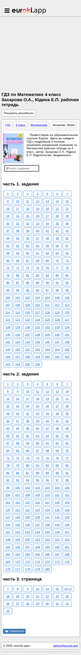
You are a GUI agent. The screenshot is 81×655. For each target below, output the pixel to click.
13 (47, 201)
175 (67, 561)
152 (37, 349)
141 (67, 334)
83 (47, 275)
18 (27, 208)
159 (37, 356)
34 (47, 223)
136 (17, 334)
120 (67, 312)
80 (17, 275)
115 (17, 312)
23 (8, 216)
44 (8, 238)
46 (27, 238)
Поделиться (17, 631)
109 (27, 305)
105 (57, 297)
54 (37, 245)
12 (37, 201)
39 (27, 230)
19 (37, 208)
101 (17, 297)
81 (27, 275)
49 (57, 238)
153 (47, 349)
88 (27, 282)
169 (7, 561)
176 (7, 569)
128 (7, 327)
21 (57, 208)
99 (67, 290)
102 (27, 297)
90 (47, 282)
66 (17, 260)
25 (27, 216)
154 (57, 349)
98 (57, 290)
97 (47, 290)
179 (37, 569)
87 (17, 282)
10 (17, 201)
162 (67, 356)
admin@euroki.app (65, 645)
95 (27, 290)
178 (27, 569)
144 (27, 342)
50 (67, 238)
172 (37, 561)
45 (17, 238)
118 (47, 312)
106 (67, 297)
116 (27, 312)
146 (47, 342)
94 (17, 290)
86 (8, 282)
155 (67, 349)
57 (67, 245)
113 (67, 305)
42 (57, 230)
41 (47, 230)
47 (37, 238)
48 (47, 238)
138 (37, 334)
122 (17, 319)
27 (47, 216)
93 (8, 290)
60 (27, 253)
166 (37, 364)
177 (17, 569)
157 (17, 356)
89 (37, 282)
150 (17, 349)
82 (37, 275)
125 (47, 319)
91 (57, 282)
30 (8, 223)
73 (17, 268)
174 (57, 561)
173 (47, 561)
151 (27, 349)
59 (17, 253)
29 (67, 216)
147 (57, 342)
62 (47, 253)
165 (27, 364)
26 (37, 216)
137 (27, 334)
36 (67, 223)
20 (47, 208)
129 (17, 327)
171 (27, 561)
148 (67, 342)
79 (8, 275)
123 (27, 319)
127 (67, 319)
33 (37, 223)
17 (17, 208)
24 (17, 216)
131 (37, 327)
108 (17, 305)
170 (17, 561)
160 (47, 356)
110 (37, 305)
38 (17, 230)
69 (47, 260)
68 (37, 260)
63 (57, 253)
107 (7, 305)
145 (37, 342)
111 (47, 305)
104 (47, 297)
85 (67, 275)
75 (37, 268)
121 (7, 319)
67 (27, 260)
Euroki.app (29, 11)
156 (7, 356)
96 (37, 290)
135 (7, 334)
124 (37, 319)
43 (67, 230)
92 (67, 282)
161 (57, 356)
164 (17, 364)
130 (27, 327)
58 (8, 253)
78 (67, 268)
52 (17, 245)
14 (57, 201)
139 (47, 334)
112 (57, 305)
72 (8, 268)
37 (8, 230)
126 (57, 319)
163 (7, 364)
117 (37, 312)
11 (27, 201)
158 (27, 356)
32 (27, 223)
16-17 (68, 588)
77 (57, 268)
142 (7, 342)
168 (67, 554)
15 (67, 201)
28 (57, 216)
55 (47, 245)
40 (37, 230)
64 (67, 253)
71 (67, 260)
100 (7, 297)
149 (7, 349)
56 (57, 245)
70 (57, 260)
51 (8, 245)
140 (57, 334)
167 (57, 554)
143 (17, 342)
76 (47, 268)
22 (67, 208)
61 (37, 253)
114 (7, 312)
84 (57, 275)
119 (57, 312)
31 (17, 223)
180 (47, 569)
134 (67, 327)
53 (27, 245)
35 (57, 223)
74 (27, 268)
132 (47, 327)
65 (8, 260)
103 (37, 297)
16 (8, 208)
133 (57, 327)
